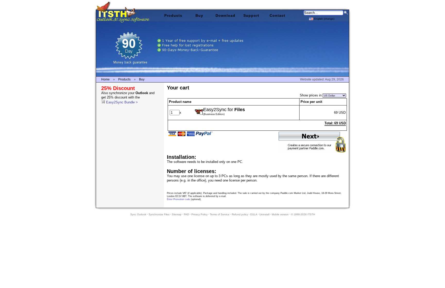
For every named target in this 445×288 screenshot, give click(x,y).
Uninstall (264, 214)
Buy (199, 15)
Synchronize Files (159, 214)
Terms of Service (219, 214)
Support (251, 15)
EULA (253, 214)
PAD (186, 214)
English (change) (324, 18)
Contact (277, 15)
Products (173, 15)
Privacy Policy (199, 214)
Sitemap (177, 214)
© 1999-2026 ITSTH (303, 214)
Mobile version (280, 214)
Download (225, 15)
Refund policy (240, 214)
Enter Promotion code (178, 199)
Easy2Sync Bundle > (128, 97)
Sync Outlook (138, 214)
